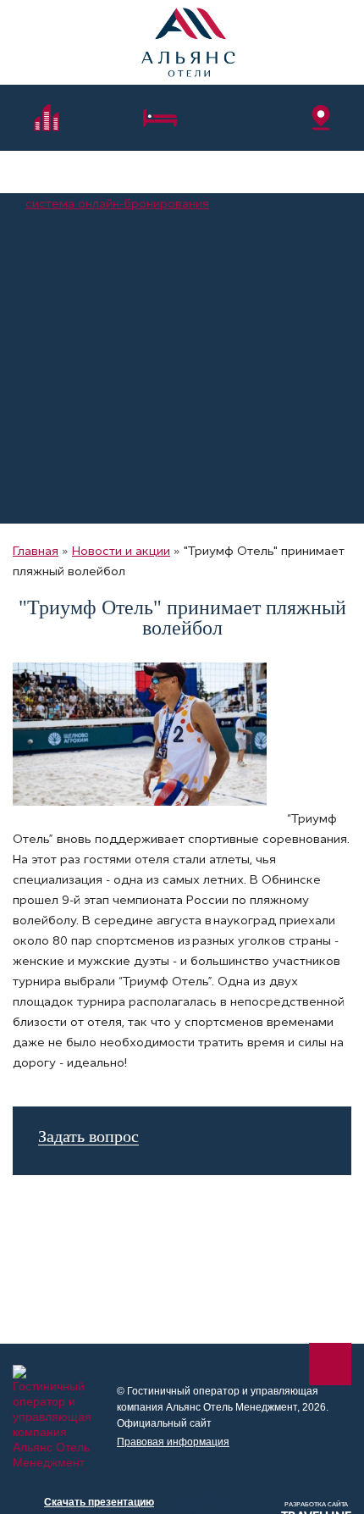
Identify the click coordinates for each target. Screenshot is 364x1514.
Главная (35, 551)
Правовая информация (173, 1442)
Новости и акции (121, 551)
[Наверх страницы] (330, 1364)
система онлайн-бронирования (117, 203)
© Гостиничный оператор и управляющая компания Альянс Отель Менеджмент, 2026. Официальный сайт (222, 1407)
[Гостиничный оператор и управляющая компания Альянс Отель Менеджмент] (187, 42)
